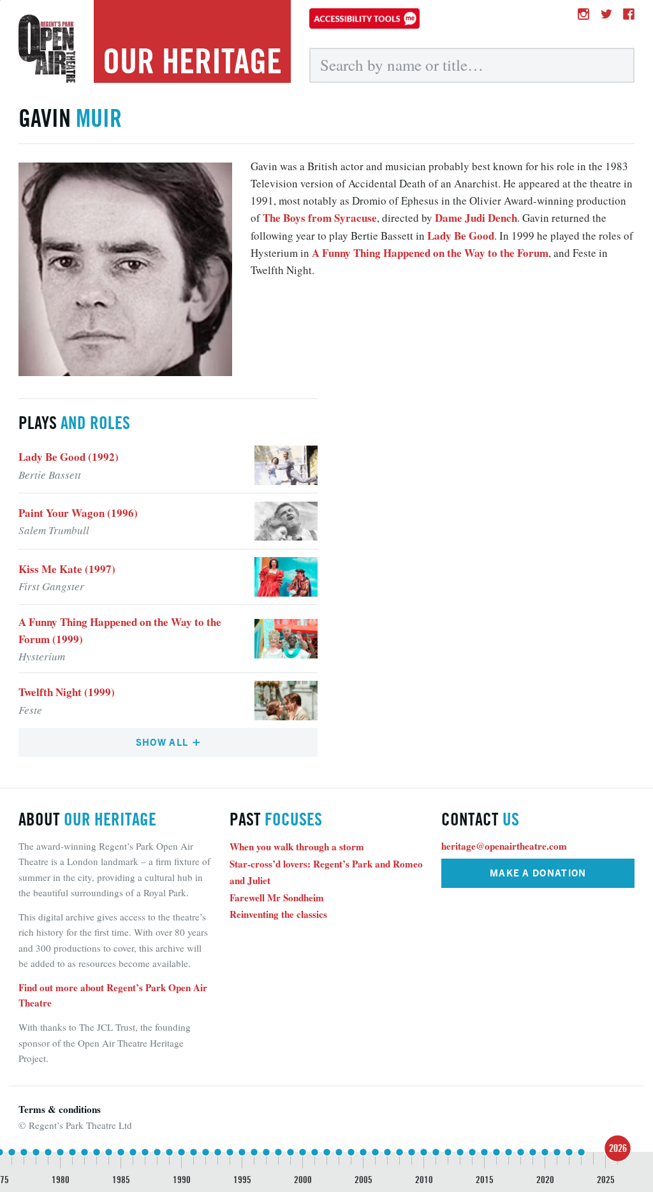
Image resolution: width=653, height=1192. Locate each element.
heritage (192, 61)
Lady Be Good (460, 235)
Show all (163, 742)
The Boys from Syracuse (320, 218)
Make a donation (538, 872)
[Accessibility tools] (364, 18)
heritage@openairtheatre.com (504, 846)
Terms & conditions (59, 1109)
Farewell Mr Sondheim (277, 897)
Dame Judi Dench (476, 218)
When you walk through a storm (297, 846)
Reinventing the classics (278, 914)
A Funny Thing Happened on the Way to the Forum (430, 253)
